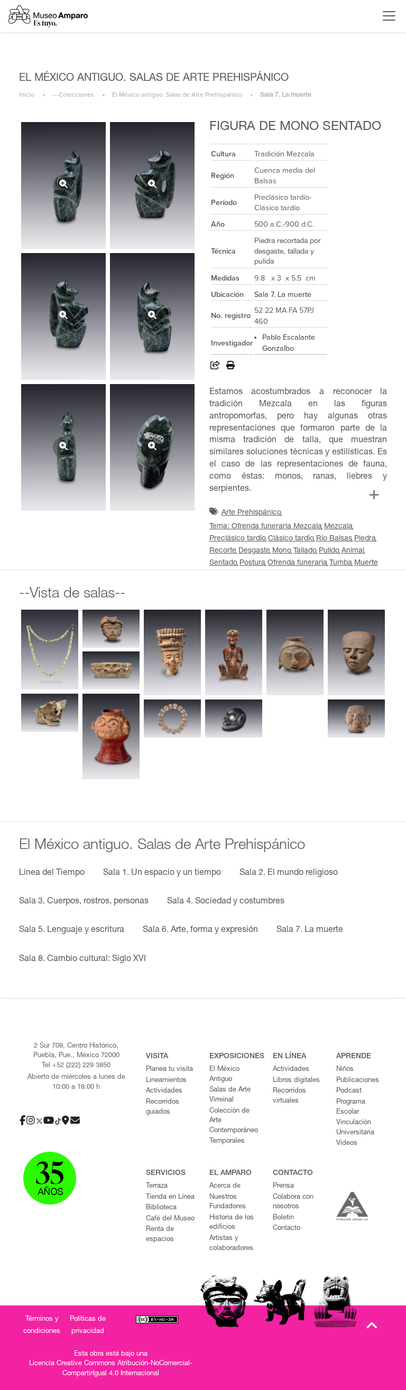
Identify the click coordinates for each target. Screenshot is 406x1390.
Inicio (26, 94)
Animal (353, 551)
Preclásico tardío (237, 539)
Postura (252, 563)
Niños (345, 1069)
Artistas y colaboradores (231, 1243)
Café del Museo (170, 1219)
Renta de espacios (160, 1234)
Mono (281, 551)
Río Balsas (334, 539)
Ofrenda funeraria (297, 563)
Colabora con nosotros (293, 1202)
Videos (346, 1143)
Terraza (157, 1186)
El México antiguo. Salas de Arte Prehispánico (177, 94)
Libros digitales (296, 1080)
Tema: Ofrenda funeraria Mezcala (265, 526)
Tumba (340, 563)
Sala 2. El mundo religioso (288, 873)
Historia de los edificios (231, 1223)
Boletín (283, 1218)
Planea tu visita (169, 1069)
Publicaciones (357, 1080)
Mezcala (338, 526)
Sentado (223, 563)
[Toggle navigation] (386, 15)
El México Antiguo (224, 1074)
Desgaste (254, 551)
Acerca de (225, 1186)
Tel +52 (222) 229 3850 (76, 1065)
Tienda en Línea (170, 1197)
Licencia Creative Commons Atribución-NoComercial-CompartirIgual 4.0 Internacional (110, 1368)
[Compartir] (215, 367)
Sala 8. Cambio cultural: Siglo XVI (82, 959)
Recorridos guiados (162, 1107)
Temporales (227, 1141)
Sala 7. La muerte (282, 294)
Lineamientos (166, 1080)
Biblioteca (161, 1208)
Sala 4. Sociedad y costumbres (225, 902)
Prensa (283, 1186)
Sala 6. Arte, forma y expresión (200, 930)
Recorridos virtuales (289, 1096)
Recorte (222, 551)
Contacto (286, 1228)
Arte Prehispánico (251, 513)
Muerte (366, 563)
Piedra (365, 539)
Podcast (349, 1091)
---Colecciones (73, 94)
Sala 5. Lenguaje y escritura (71, 930)
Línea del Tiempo (52, 873)
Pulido (329, 551)
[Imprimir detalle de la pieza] (230, 367)
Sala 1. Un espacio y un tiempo (162, 873)
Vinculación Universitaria (355, 1128)
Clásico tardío (291, 539)
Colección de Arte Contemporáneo (233, 1121)
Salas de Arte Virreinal (230, 1095)
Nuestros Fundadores (227, 1202)
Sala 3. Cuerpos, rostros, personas (84, 902)
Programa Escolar (350, 1107)
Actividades (164, 1091)
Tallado (305, 551)
